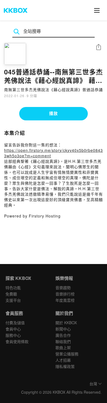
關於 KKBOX (66, 322)
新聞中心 (63, 329)
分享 (98, 47)
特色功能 (13, 287)
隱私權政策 (65, 366)
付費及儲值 (15, 322)
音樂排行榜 (65, 294)
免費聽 (11, 294)
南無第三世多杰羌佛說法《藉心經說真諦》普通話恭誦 (53, 89)
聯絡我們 (63, 341)
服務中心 (13, 335)
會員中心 (13, 329)
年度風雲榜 (65, 300)
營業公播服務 (66, 353)
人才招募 (63, 360)
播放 (53, 113)
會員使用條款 (17, 341)
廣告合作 (63, 335)
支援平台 (13, 300)
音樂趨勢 (63, 287)
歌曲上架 (63, 347)
